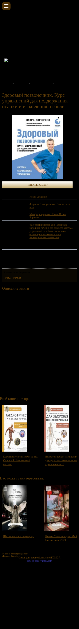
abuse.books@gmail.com (39, 560)
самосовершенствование (42, 224)
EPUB (17, 277)
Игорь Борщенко (38, 196)
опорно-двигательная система (45, 234)
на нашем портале (62, 64)
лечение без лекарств (52, 227)
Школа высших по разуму (18, 536)
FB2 (8, 277)
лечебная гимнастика (54, 231)
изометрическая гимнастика (44, 237)
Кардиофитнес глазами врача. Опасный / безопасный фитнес (20, 460)
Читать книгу (37, 184)
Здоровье (34, 204)
